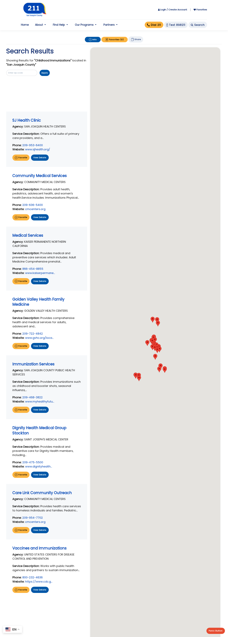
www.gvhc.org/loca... (39, 338)
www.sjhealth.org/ (37, 149)
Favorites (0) (116, 39)
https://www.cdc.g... (38, 581)
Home (25, 25)
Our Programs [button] (84, 25)
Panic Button (216, 630)
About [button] (39, 25)
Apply (44, 72)
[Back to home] (35, 9)
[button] (155, 357)
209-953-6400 (32, 145)
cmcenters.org (35, 209)
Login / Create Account (173, 9)
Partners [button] (109, 25)
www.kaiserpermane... (40, 273)
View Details (39, 157)
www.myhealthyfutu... (39, 401)
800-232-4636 (32, 577)
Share (137, 39)
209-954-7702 (32, 518)
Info (94, 39)
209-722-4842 (32, 334)
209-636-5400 (32, 205)
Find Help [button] (59, 25)
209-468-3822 (32, 397)
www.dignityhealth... (38, 466)
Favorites (202, 9)
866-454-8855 (32, 269)
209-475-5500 (32, 462)
